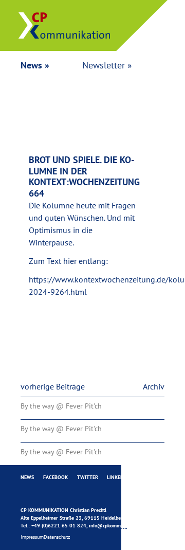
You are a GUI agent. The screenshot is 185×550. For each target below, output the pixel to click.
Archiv (153, 386)
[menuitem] (27, 477)
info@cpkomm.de (108, 525)
